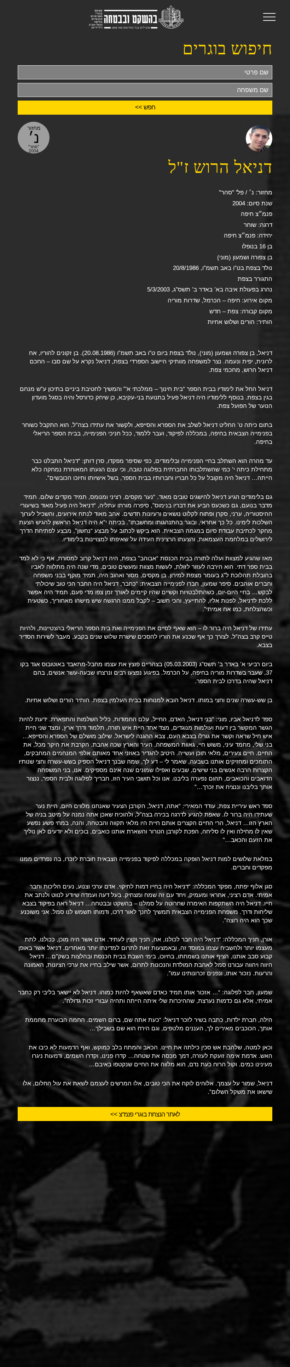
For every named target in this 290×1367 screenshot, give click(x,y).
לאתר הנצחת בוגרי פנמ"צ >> (145, 1114)
